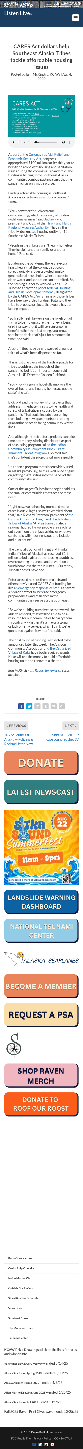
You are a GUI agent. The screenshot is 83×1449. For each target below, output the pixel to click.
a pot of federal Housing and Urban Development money (39, 290)
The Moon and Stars (20, 1328)
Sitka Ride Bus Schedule (23, 1298)
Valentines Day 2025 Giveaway (23, 1363)
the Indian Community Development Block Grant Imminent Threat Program (37, 449)
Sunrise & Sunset (18, 1318)
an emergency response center (36, 588)
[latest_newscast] (41, 803)
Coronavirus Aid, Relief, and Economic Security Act (39, 156)
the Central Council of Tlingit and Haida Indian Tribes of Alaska (40, 519)
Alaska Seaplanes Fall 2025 (21, 1402)
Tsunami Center (18, 1338)
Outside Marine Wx (20, 1288)
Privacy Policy (42, 1438)
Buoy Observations (20, 1258)
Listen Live (17, 13)
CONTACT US (63, 1438)
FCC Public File (21, 1438)
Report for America (48, 670)
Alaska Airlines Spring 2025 (21, 1382)
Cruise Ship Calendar (21, 1268)
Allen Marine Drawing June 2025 (24, 1392)
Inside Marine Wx (19, 1278)
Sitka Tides (15, 1308)
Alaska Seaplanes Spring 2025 (23, 1373)
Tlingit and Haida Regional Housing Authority (39, 225)
